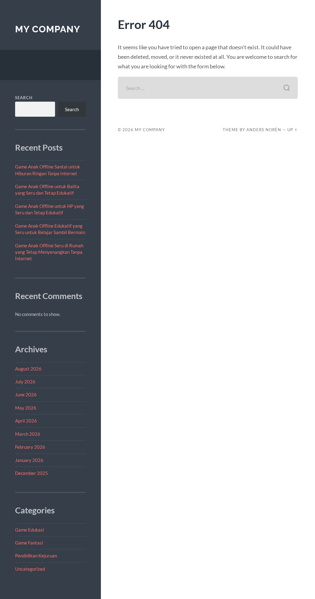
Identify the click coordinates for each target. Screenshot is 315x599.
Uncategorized (30, 569)
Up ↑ (292, 129)
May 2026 (25, 408)
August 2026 (28, 368)
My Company (47, 29)
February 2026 (30, 447)
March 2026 (27, 434)
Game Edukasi (29, 529)
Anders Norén (263, 129)
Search (24, 97)
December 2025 (31, 473)
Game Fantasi (29, 542)
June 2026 (26, 394)
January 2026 (29, 460)
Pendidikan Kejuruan (36, 555)
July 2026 (25, 381)
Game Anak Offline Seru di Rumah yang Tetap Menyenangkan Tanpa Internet (49, 252)
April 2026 (26, 420)
